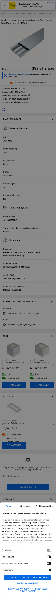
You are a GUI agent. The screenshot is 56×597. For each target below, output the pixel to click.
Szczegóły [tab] (25, 506)
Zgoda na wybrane (27, 583)
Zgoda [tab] (8, 506)
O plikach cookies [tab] (44, 506)
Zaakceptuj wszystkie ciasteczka (27, 577)
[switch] (49, 556)
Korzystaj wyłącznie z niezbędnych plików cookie (27, 590)
